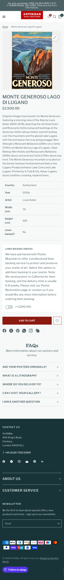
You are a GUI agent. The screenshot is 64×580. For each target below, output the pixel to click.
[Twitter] (13, 461)
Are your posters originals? (24, 366)
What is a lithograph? (19, 375)
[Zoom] (55, 38)
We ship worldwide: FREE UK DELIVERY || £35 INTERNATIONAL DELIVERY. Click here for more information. (32, 5)
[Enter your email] (58, 523)
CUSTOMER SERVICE (20, 490)
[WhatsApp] (24, 331)
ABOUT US (11, 479)
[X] (11, 331)
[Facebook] (4, 331)
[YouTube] (29, 461)
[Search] (54, 17)
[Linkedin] (44, 461)
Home (5, 26)
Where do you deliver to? (22, 384)
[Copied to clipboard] (38, 331)
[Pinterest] (18, 331)
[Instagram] (31, 331)
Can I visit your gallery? (21, 393)
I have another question (21, 401)
